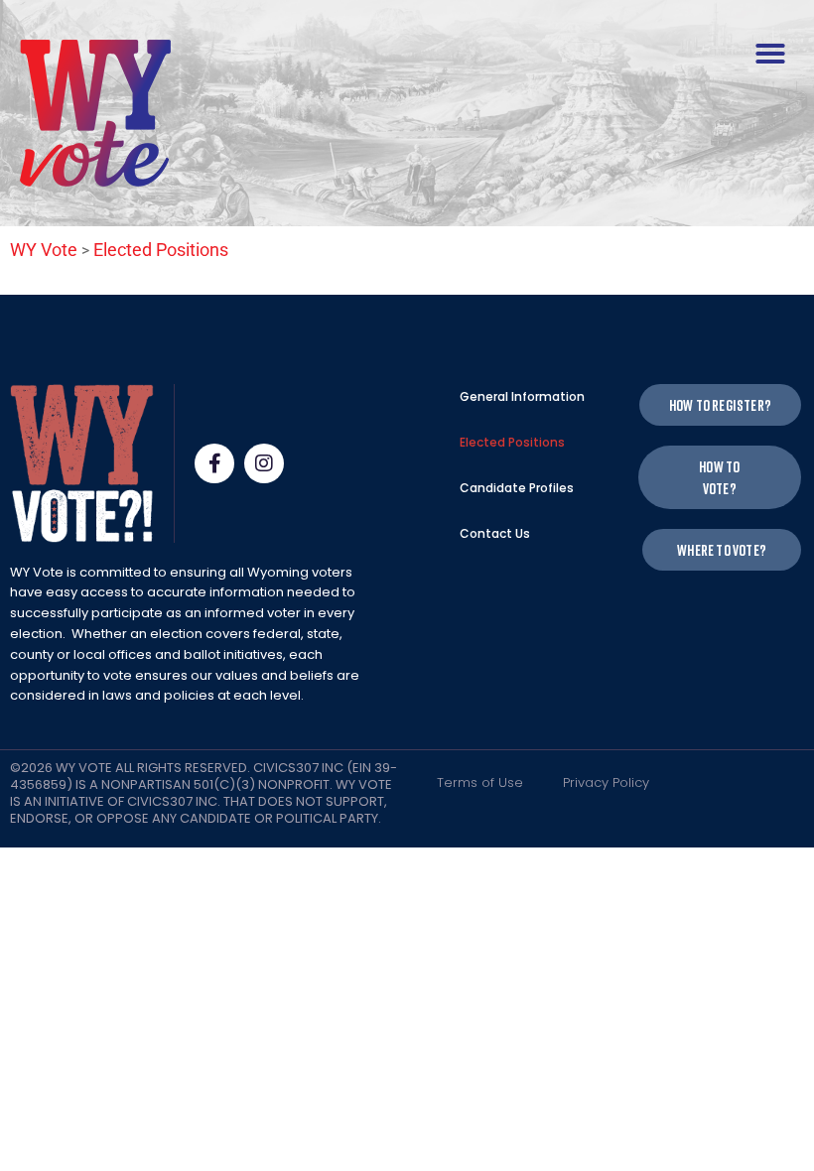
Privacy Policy (606, 782)
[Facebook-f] (214, 463)
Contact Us (495, 533)
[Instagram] (264, 463)
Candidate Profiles (517, 487)
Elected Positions (512, 442)
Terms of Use (480, 782)
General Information (522, 396)
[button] (770, 53)
